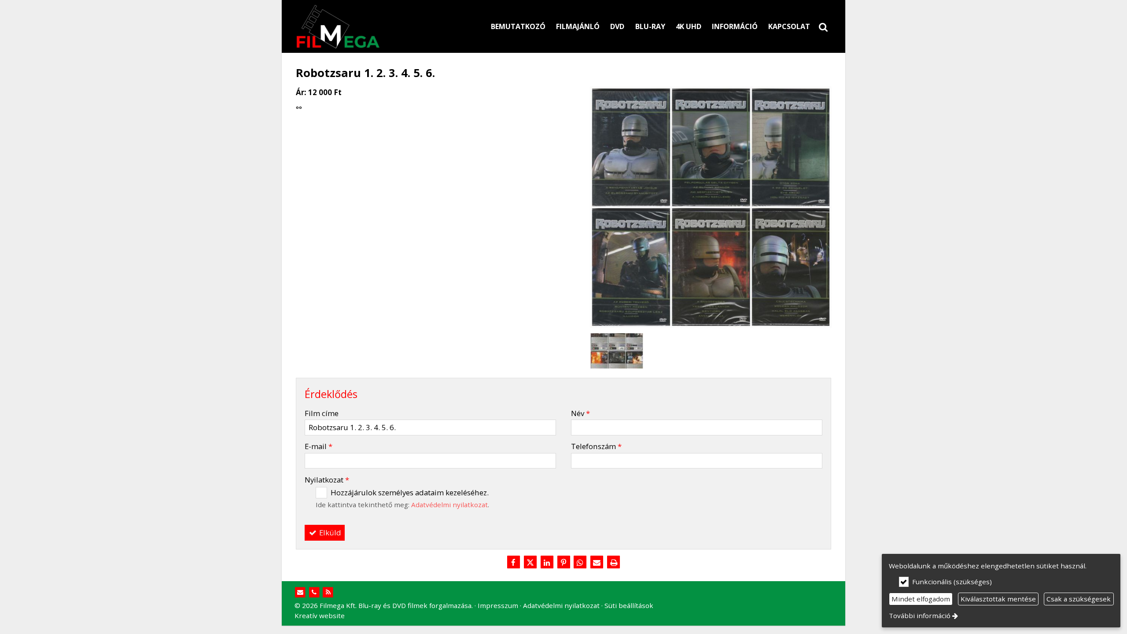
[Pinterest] (563, 562)
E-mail (318, 446)
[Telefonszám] (314, 592)
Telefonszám (596, 446)
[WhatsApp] (580, 562)
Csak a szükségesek (1078, 598)
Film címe (322, 413)
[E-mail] (596, 562)
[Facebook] (513, 562)
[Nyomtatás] (613, 562)
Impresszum (498, 605)
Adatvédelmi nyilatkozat (449, 504)
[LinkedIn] (546, 562)
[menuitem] (823, 26)
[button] (823, 26)
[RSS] (328, 592)
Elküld (329, 532)
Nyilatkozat (327, 480)
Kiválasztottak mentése (998, 598)
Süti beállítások (628, 605)
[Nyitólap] (379, 26)
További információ (919, 615)
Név (580, 413)
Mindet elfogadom (920, 598)
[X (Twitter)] (530, 562)
